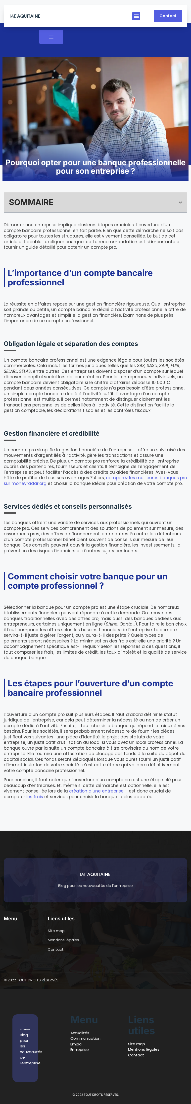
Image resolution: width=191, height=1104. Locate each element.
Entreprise (79, 1049)
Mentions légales (143, 1049)
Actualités (79, 1032)
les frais (35, 797)
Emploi (76, 1044)
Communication (85, 1038)
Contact (136, 1055)
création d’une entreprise (96, 791)
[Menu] (51, 37)
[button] (136, 16)
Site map (136, 1043)
